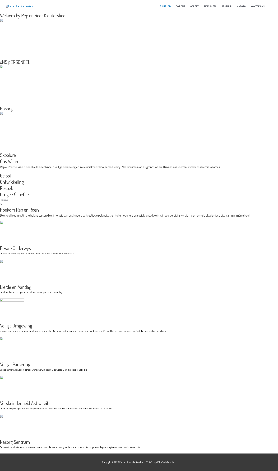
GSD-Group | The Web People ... (161, 462)
